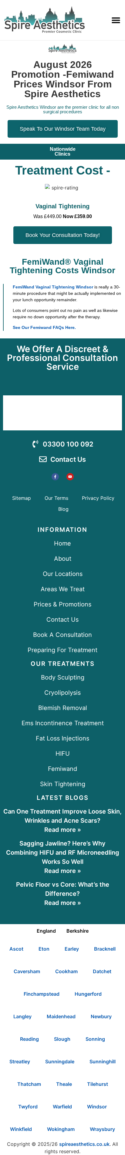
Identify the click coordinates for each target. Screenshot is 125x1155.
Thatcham (29, 1084)
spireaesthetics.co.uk (84, 1144)
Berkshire (77, 931)
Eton (44, 949)
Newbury (101, 1016)
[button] (116, 20)
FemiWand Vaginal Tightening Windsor (53, 286)
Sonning (95, 1039)
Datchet (102, 971)
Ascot (16, 949)
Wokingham (61, 1129)
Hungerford (88, 994)
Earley (72, 949)
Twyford (28, 1107)
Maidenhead (61, 1016)
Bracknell (105, 949)
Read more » (62, 829)
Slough (62, 1039)
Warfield (62, 1107)
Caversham (27, 971)
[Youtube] (70, 476)
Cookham (66, 971)
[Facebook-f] (55, 476)
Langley (22, 1016)
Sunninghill (103, 1061)
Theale (64, 1084)
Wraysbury (102, 1129)
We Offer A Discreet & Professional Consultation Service (62, 358)
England (46, 931)
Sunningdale (59, 1061)
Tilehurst (97, 1084)
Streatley (19, 1061)
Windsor (97, 1107)
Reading (29, 1039)
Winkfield (21, 1129)
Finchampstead (41, 994)
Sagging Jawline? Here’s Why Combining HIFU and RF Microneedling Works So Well (62, 852)
